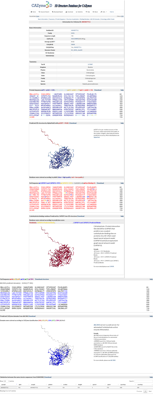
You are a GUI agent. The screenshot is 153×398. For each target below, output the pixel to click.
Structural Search (58, 12)
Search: (131, 381)
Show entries (7, 381)
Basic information (43, 19)
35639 (73, 44)
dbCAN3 (97, 325)
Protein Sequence (60, 19)
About (96, 12)
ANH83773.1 (75, 30)
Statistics (80, 12)
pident (50, 384)
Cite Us (112, 12)
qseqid (3, 384)
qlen (20, 384)
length (80, 384)
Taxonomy (52, 19)
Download (70, 12)
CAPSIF (111, 266)
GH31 (73, 33)
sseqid (33, 384)
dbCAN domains (95, 19)
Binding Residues (85, 19)
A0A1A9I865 (74, 39)
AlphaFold (97, 137)
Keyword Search (44, 12)
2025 (122, 16)
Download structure (42, 279)
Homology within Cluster (108, 19)
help (122, 90)
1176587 (90, 64)
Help (88, 12)
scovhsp (140, 384)
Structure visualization (73, 19)
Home (34, 12)
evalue (65, 384)
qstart (95, 384)
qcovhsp (123, 384)
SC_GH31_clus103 (76, 50)
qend (108, 384)
